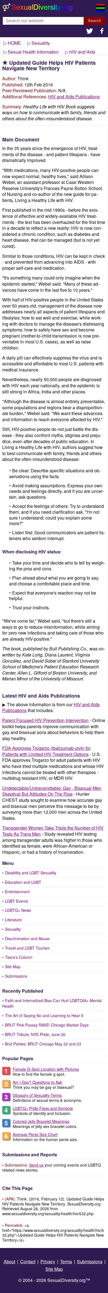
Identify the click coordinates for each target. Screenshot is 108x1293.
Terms (66, 1261)
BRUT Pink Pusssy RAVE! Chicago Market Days (47, 1025)
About (9, 1261)
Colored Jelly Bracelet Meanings (41, 1121)
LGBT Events (16, 901)
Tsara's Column (18, 957)
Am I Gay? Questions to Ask (37, 1082)
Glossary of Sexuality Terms (37, 1095)
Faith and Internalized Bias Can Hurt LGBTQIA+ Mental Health (52, 1003)
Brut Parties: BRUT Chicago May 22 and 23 (43, 1044)
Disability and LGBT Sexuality (30, 872)
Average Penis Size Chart (35, 1134)
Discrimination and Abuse (27, 938)
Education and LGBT (23, 882)
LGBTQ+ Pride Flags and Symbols (43, 1108)
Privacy (47, 1261)
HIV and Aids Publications (74, 96)
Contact (27, 1261)
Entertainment (17, 891)
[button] (89, 32)
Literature (13, 919)
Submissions (16, 976)
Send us (36, 1165)
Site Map (12, 966)
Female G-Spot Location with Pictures (46, 1069)
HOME (14, 43)
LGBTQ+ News (18, 910)
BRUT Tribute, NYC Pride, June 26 (35, 1034)
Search (94, 21)
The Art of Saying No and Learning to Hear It (44, 1015)
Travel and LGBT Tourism (27, 948)
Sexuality (13, 929)
